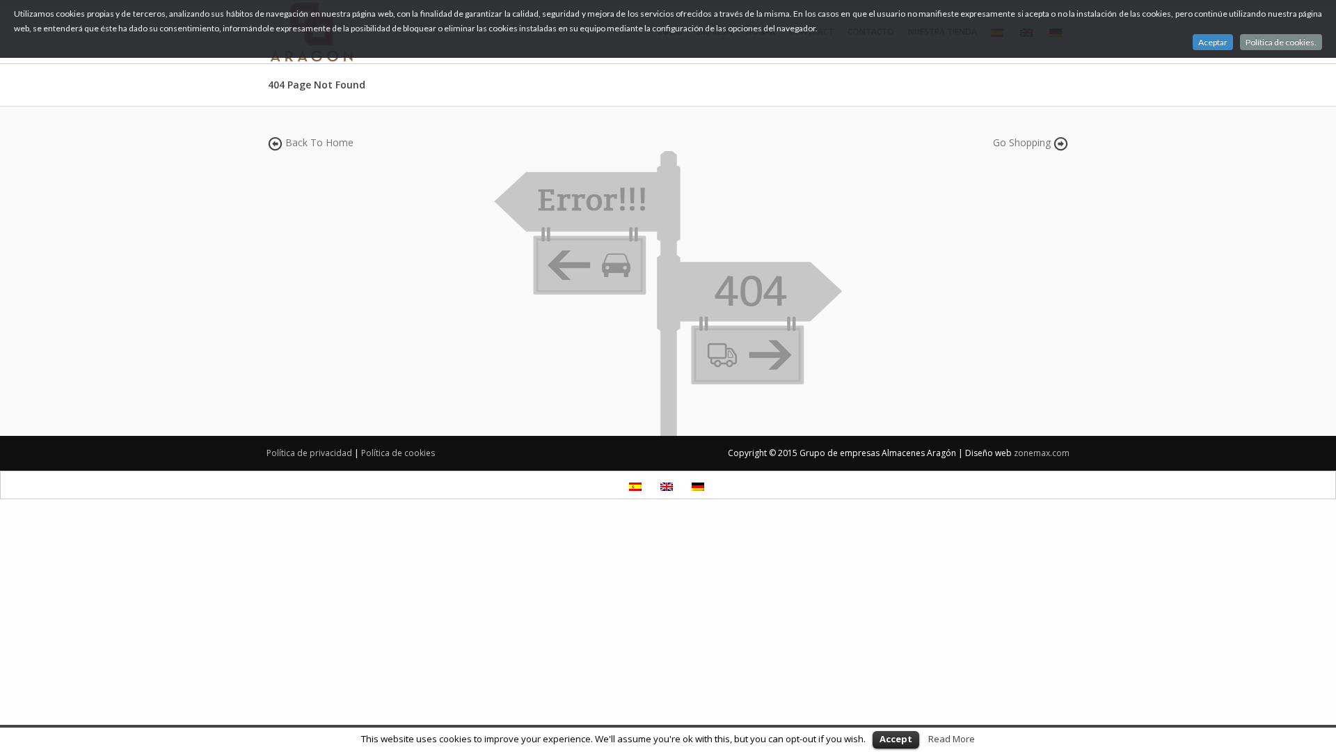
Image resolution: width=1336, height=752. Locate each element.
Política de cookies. (1281, 42)
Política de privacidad (309, 453)
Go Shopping (1022, 142)
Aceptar (1212, 42)
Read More (951, 739)
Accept (896, 739)
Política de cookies (398, 453)
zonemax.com (1041, 453)
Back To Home (319, 142)
